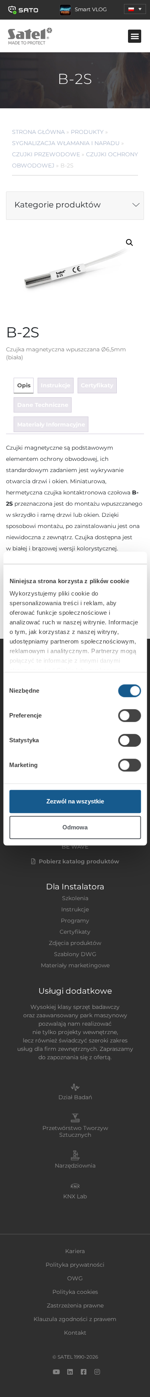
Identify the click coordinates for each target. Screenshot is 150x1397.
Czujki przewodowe (46, 154)
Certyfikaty (75, 931)
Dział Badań (75, 1097)
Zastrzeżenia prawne (75, 1305)
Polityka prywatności (75, 1264)
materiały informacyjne (51, 424)
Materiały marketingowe (75, 965)
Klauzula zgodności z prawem (75, 1319)
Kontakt (75, 1332)
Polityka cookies (75, 1291)
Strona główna (38, 132)
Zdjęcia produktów (75, 943)
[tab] (23, 385)
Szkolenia (75, 898)
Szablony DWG (75, 954)
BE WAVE (75, 846)
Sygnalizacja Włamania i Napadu (66, 143)
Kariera (75, 1251)
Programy (75, 920)
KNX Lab (75, 1196)
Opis (23, 385)
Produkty (87, 132)
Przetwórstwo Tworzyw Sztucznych (75, 1131)
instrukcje (55, 385)
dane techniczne (42, 405)
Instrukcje (75, 909)
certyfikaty (97, 385)
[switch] (129, 715)
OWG (75, 1278)
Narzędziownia (75, 1165)
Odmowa (75, 827)
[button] (135, 9)
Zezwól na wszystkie (75, 801)
